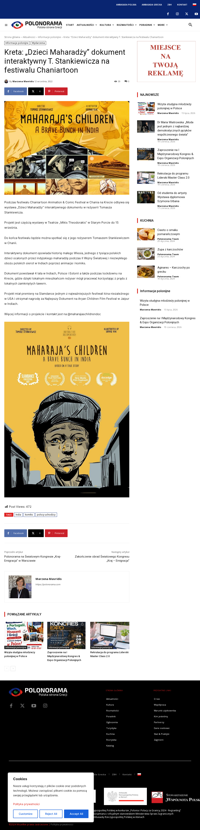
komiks (29, 514)
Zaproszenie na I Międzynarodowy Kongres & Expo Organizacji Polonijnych (64, 656)
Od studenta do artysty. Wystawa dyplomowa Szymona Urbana (172, 197)
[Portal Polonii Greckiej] (36, 25)
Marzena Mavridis (23, 81)
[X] (186, 14)
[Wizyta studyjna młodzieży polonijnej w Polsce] (23, 635)
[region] (51, 797)
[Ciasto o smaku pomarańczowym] (146, 234)
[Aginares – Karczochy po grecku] (146, 272)
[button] (190, 25)
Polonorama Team (168, 238)
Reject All (51, 813)
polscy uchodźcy (46, 514)
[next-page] (13, 668)
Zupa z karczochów (170, 249)
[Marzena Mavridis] (6, 81)
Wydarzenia (38, 43)
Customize (25, 813)
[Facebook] (167, 14)
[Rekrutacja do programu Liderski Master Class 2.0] (109, 635)
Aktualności (29, 37)
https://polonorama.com (48, 584)
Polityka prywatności (26, 804)
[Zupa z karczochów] (146, 254)
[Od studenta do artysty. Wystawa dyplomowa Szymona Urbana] (146, 197)
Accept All (76, 813)
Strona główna (12, 37)
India (18, 514)
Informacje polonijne (49, 37)
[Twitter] (22, 706)
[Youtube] (196, 14)
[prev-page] (6, 668)
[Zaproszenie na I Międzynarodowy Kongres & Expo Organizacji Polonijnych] (66, 635)
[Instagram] (177, 14)
